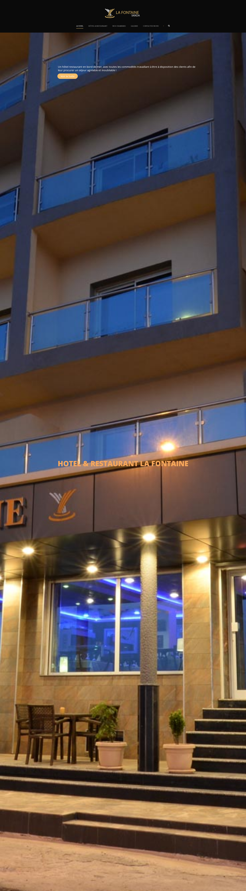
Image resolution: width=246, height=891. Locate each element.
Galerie (134, 26)
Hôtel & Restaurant (97, 26)
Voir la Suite (68, 76)
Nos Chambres (119, 26)
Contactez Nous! (151, 26)
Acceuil (79, 26)
